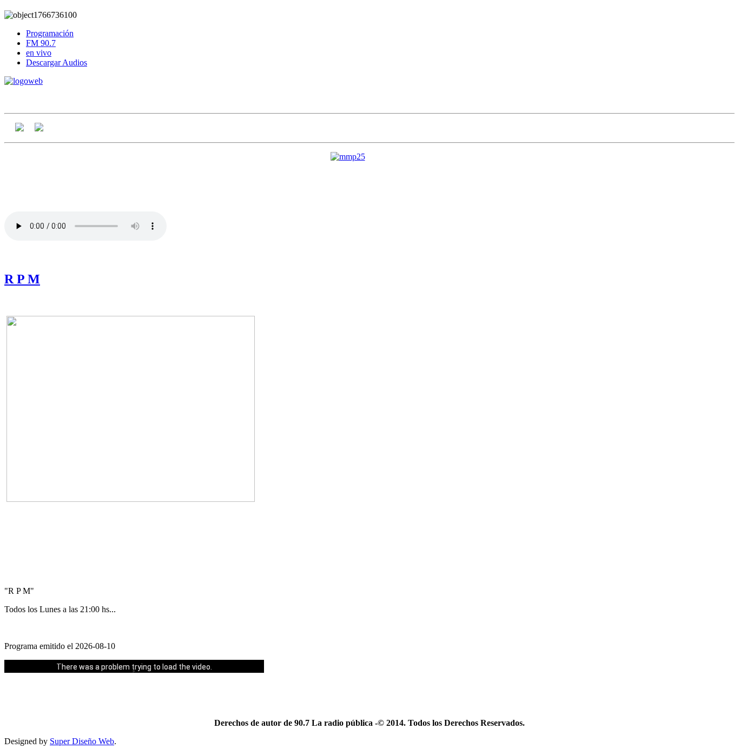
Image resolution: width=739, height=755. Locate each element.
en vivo (38, 52)
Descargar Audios (56, 62)
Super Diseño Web (82, 741)
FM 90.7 (41, 43)
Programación (50, 33)
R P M (22, 279)
